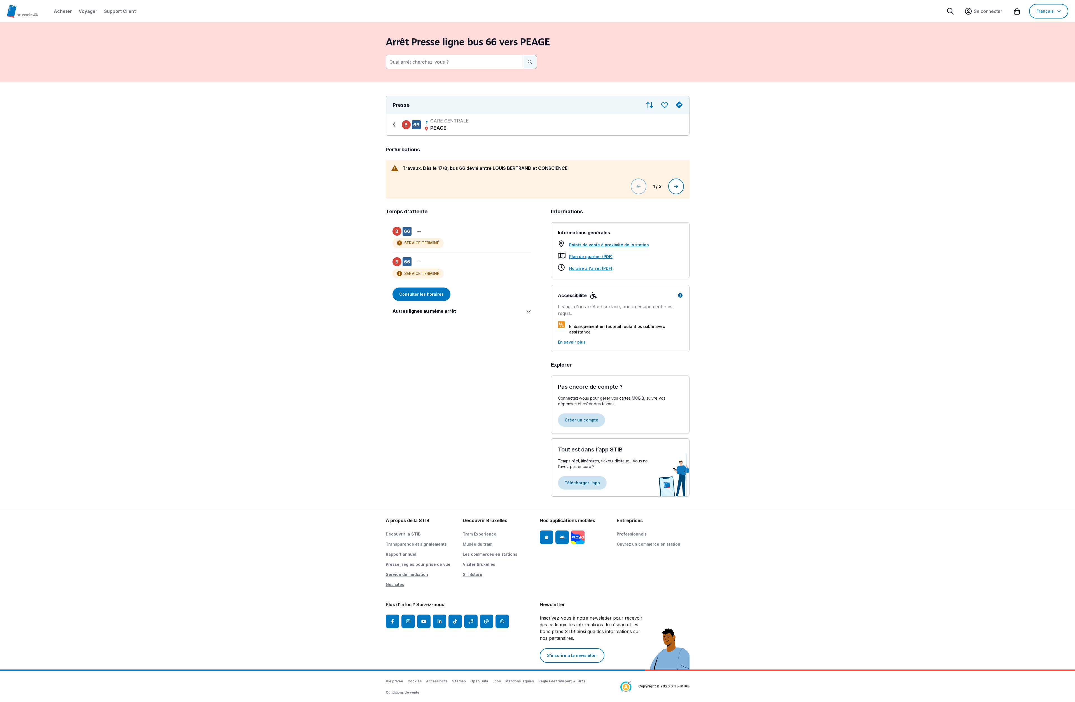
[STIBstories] (486, 621)
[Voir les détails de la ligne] (395, 125)
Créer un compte (581, 420)
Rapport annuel (401, 554)
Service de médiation (407, 574)
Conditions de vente (402, 692)
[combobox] (454, 62)
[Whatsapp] (502, 621)
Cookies (415, 681)
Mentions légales (519, 681)
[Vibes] (471, 621)
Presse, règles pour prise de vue (418, 564)
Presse (401, 105)
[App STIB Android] (562, 537)
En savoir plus (572, 342)
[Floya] (578, 537)
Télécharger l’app (582, 482)
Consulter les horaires (421, 294)
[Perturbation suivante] (676, 186)
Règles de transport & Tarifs (561, 681)
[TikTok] (455, 621)
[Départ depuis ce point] (679, 105)
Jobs (496, 681)
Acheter (63, 11)
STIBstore (472, 574)
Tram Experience (479, 534)
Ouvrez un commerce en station (648, 544)
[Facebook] (392, 621)
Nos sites (395, 584)
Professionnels (632, 534)
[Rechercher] (950, 11)
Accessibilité (437, 681)
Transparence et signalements (416, 544)
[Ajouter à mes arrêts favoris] (664, 105)
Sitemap (459, 681)
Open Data (479, 681)
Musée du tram (477, 544)
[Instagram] (408, 621)
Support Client (120, 11)
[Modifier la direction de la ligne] (649, 105)
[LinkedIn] (439, 621)
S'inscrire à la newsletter (572, 655)
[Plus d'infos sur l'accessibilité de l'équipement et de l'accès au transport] (680, 295)
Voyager (88, 11)
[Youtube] (424, 621)
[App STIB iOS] (546, 537)
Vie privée (394, 681)
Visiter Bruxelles (479, 564)
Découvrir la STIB (403, 534)
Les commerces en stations (490, 554)
